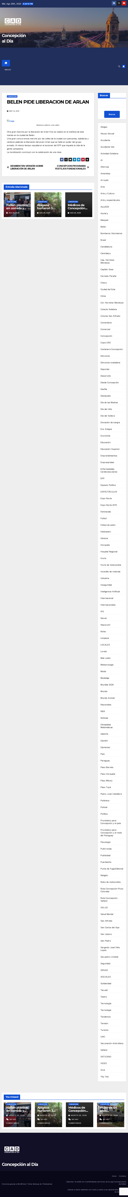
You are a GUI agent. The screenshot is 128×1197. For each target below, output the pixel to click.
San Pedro (105, 941)
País (102, 754)
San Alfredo (106, 921)
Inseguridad (106, 585)
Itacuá (103, 618)
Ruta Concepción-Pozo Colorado (111, 890)
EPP (102, 478)
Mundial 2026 (107, 684)
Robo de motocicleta (110, 882)
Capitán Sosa (106, 269)
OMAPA (104, 734)
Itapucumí (105, 625)
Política (104, 814)
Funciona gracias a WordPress (14, 1184)
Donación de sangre (110, 422)
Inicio (8, 70)
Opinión (104, 740)
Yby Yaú (104, 1076)
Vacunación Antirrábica (111, 1043)
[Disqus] (48, 257)
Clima (103, 296)
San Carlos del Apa (109, 927)
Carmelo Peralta (108, 276)
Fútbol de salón (108, 525)
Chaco (103, 282)
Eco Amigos (106, 429)
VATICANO (105, 1056)
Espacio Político (108, 485)
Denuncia (105, 356)
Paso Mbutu (106, 780)
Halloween (105, 531)
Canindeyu (105, 253)
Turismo (104, 1030)
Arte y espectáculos (110, 200)
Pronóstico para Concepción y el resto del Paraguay (111, 833)
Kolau (103, 631)
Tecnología (105, 1003)
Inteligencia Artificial (110, 591)
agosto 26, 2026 (17, 1115)
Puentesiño (105, 862)
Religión (104, 875)
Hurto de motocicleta (110, 565)
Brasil (103, 240)
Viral (102, 1070)
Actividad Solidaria (109, 153)
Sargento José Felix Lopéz (110, 948)
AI (101, 160)
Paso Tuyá (105, 787)
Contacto (122, 1176)
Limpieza (104, 638)
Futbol (103, 518)
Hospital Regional (108, 551)
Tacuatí (104, 990)
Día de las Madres (109, 402)
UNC (102, 1036)
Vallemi (103, 1050)
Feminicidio (105, 511)
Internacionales (108, 605)
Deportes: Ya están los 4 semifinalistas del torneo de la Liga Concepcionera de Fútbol (96, 1183)
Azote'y (104, 213)
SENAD (104, 970)
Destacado (105, 396)
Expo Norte (106, 498)
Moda (103, 671)
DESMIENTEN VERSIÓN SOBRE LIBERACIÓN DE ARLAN (26, 167)
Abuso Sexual (107, 133)
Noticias (104, 718)
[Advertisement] (66, 66)
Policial (103, 807)
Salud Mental (106, 914)
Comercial (105, 329)
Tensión (104, 1023)
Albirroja (104, 167)
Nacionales (105, 704)
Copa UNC (105, 342)
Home (114, 1176)
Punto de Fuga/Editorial (111, 868)
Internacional (106, 598)
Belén (103, 226)
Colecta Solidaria (108, 309)
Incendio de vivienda (110, 571)
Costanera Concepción (111, 349)
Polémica (104, 800)
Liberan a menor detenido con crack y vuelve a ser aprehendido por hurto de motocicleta (97, 1191)
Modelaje (104, 678)
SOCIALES (105, 977)
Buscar (104, 95)
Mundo (103, 691)
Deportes (105, 369)
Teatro (103, 997)
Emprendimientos (108, 455)
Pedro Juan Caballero (111, 794)
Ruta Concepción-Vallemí (109, 899)
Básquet (104, 220)
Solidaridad (105, 983)
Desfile (103, 389)
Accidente (105, 140)
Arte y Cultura (107, 193)
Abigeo (103, 127)
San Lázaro (106, 934)
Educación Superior (110, 449)
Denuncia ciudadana (110, 362)
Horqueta (105, 545)
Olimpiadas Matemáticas (106, 726)
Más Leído (105, 658)
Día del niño (106, 409)
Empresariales (107, 462)
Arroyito (104, 180)
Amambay (105, 173)
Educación (105, 442)
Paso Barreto (106, 767)
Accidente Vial (107, 147)
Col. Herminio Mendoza (111, 302)
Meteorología (106, 664)
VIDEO (103, 1063)
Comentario (106, 322)
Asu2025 (104, 207)
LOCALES (105, 645)
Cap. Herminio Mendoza (107, 261)
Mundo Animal (107, 698)
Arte (102, 187)
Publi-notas (106, 849)
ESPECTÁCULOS (108, 491)
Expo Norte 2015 (108, 505)
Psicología (105, 842)
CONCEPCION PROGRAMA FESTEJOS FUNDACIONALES (70, 167)
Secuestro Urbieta (109, 957)
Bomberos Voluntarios (111, 233)
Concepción (12, 96)
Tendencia (105, 1016)
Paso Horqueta (107, 774)
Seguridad (105, 963)
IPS (102, 611)
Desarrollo (105, 376)
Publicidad (105, 855)
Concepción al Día (20, 1164)
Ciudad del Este (107, 289)
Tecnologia (105, 1010)
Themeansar (47, 1184)
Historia (104, 538)
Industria (104, 578)
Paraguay (105, 760)
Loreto (103, 651)
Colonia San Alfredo (110, 316)
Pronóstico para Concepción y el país (110, 822)
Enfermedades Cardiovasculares (108, 470)
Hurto (103, 558)
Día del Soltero (107, 416)
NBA (102, 711)
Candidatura (106, 246)
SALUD (104, 907)
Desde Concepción (109, 382)
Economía (105, 435)
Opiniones (105, 747)
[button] (119, 66)
